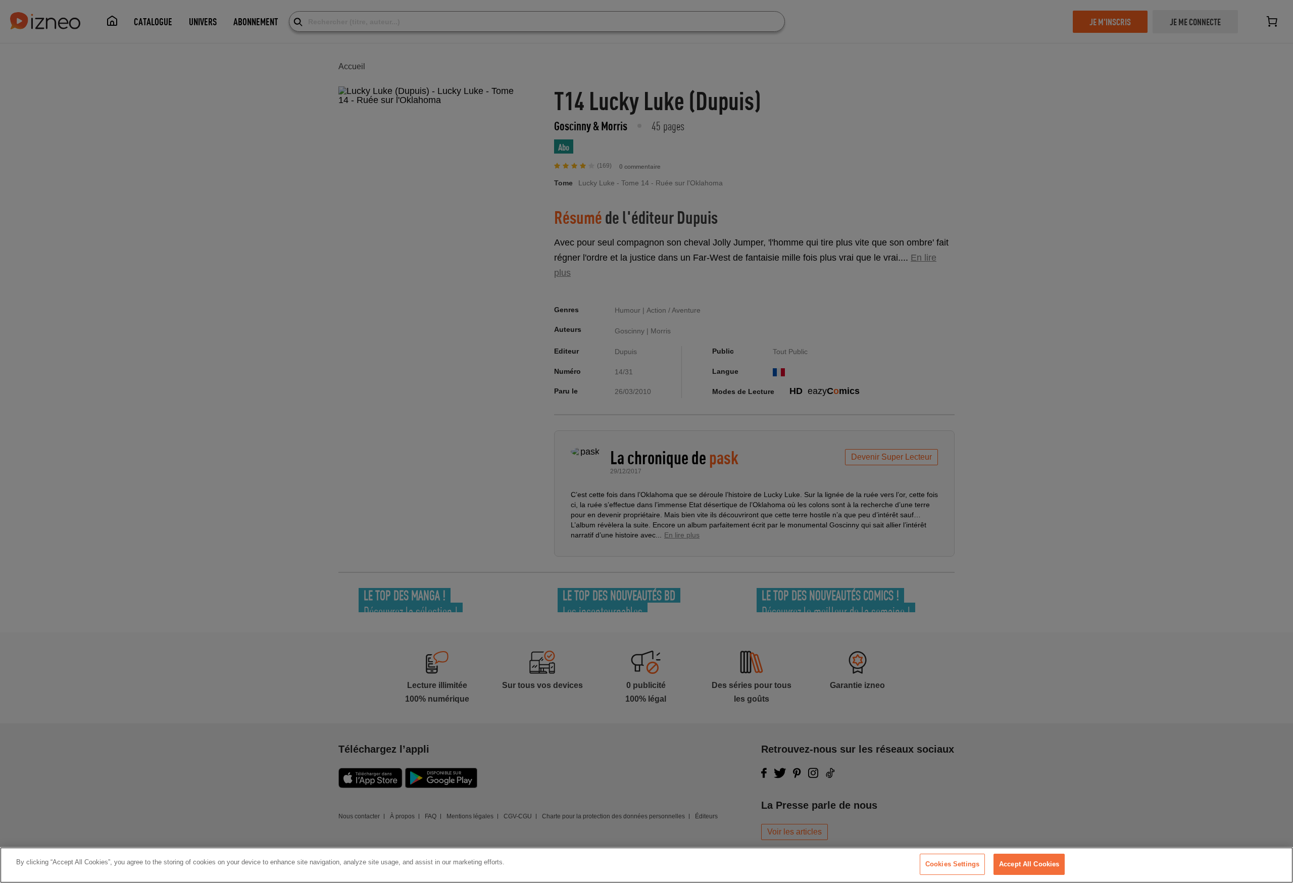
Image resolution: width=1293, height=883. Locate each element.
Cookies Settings (952, 864)
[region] (646, 865)
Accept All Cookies (1029, 864)
